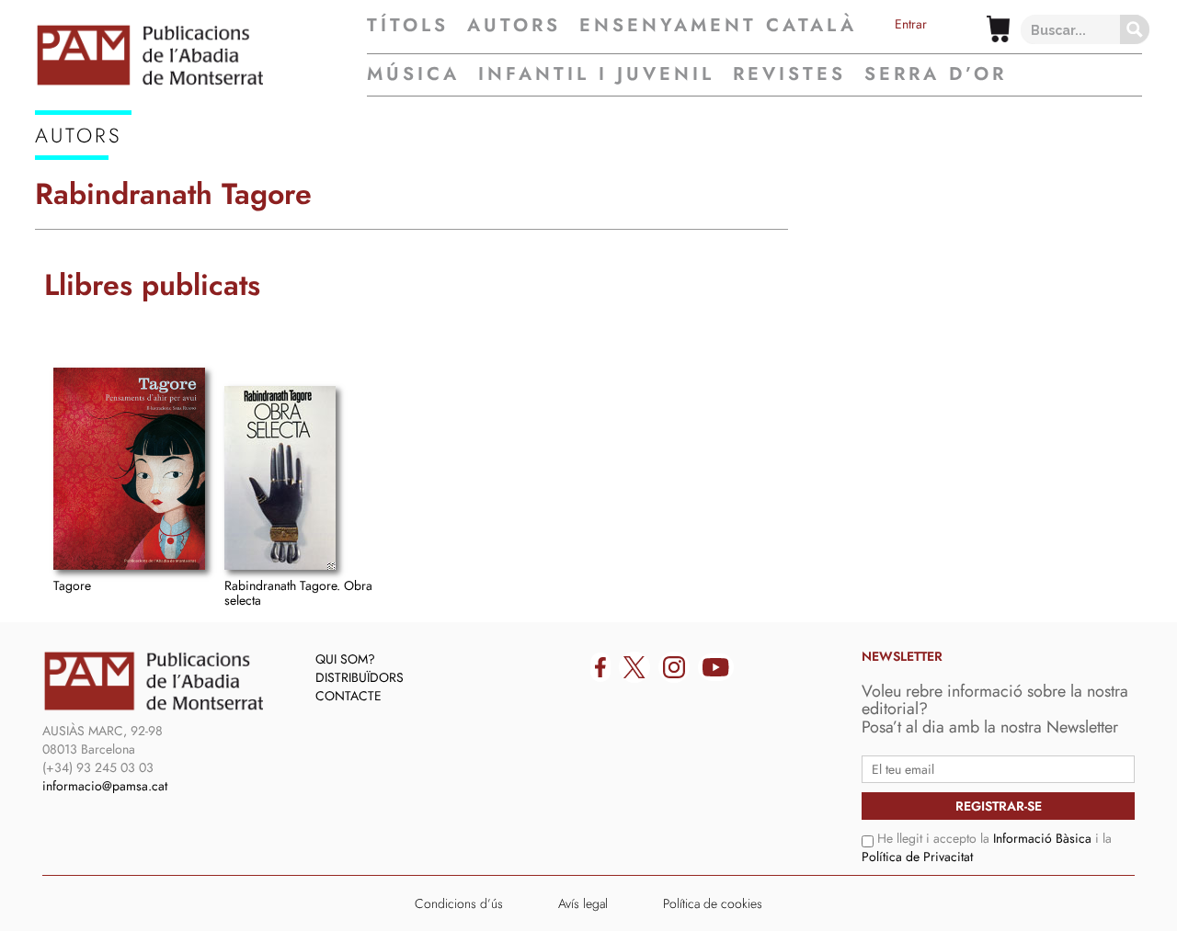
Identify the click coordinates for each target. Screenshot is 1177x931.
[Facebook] (600, 667)
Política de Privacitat (917, 856)
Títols (408, 26)
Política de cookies (712, 903)
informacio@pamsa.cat (104, 786)
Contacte (348, 696)
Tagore (72, 585)
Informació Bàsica (1042, 838)
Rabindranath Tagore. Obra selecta (298, 592)
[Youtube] (716, 667)
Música (413, 74)
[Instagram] (674, 667)
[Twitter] (634, 667)
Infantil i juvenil (596, 74)
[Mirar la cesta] (998, 29)
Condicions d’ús (459, 903)
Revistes (789, 74)
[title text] (201, 55)
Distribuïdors (359, 677)
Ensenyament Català (718, 26)
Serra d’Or (935, 74)
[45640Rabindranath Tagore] (129, 469)
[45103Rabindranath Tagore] (280, 478)
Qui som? (345, 659)
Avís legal (583, 903)
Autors (514, 26)
